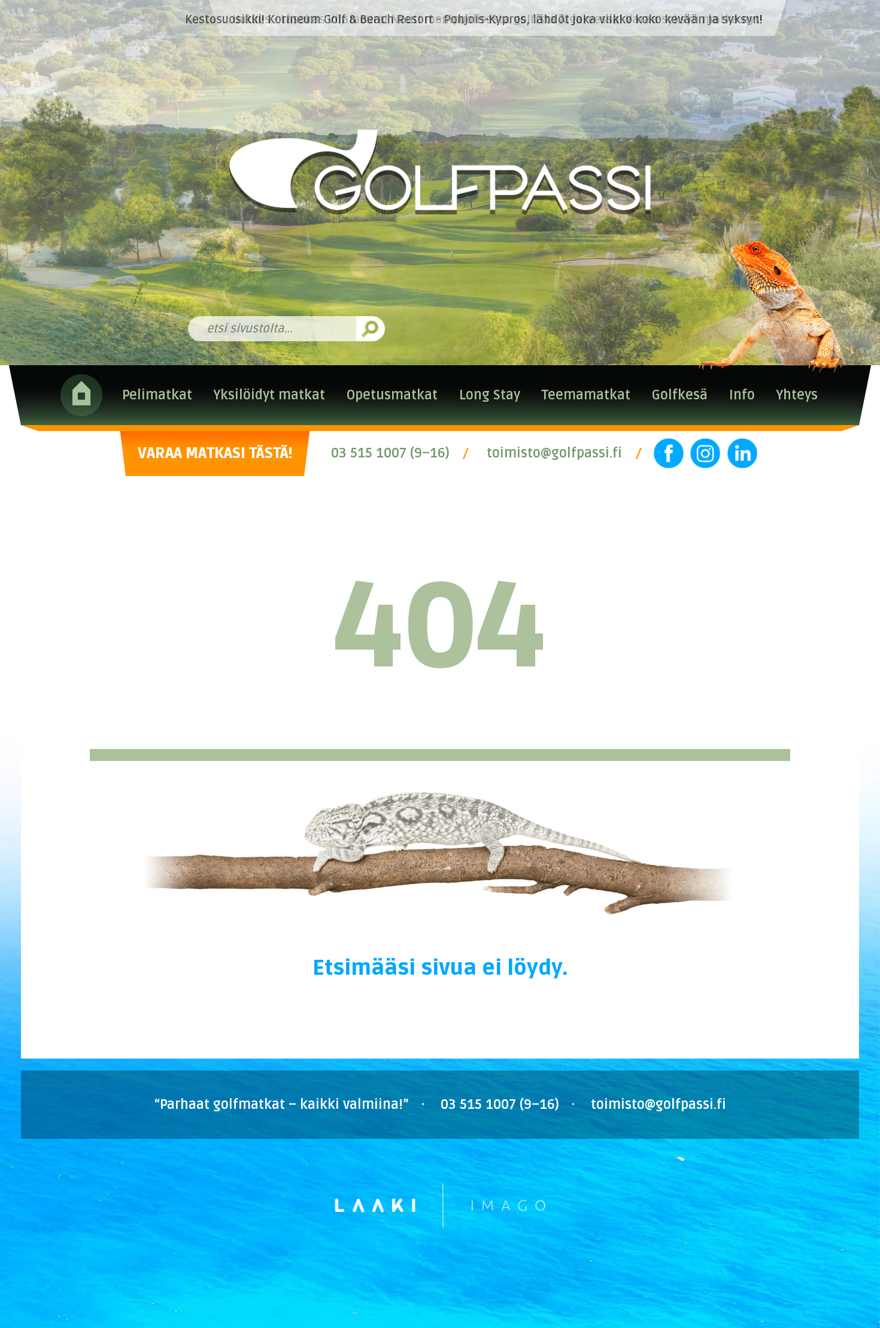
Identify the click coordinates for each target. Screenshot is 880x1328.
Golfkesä (680, 395)
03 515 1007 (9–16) (390, 453)
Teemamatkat (586, 395)
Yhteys (797, 395)
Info (742, 395)
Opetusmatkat (392, 395)
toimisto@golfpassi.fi (554, 453)
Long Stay (489, 395)
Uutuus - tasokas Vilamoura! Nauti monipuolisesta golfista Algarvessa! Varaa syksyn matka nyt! (497, 20)
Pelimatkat (157, 395)
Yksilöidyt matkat (269, 395)
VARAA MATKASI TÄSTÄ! (215, 453)
